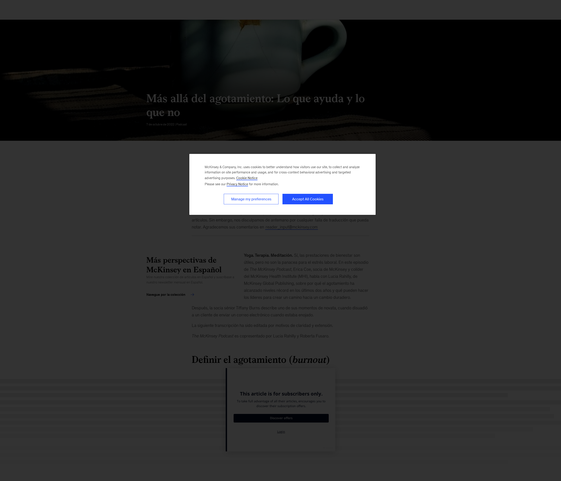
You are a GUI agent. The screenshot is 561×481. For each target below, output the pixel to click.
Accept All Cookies (307, 199)
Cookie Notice (246, 178)
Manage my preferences (251, 199)
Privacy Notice (237, 184)
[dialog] (282, 184)
